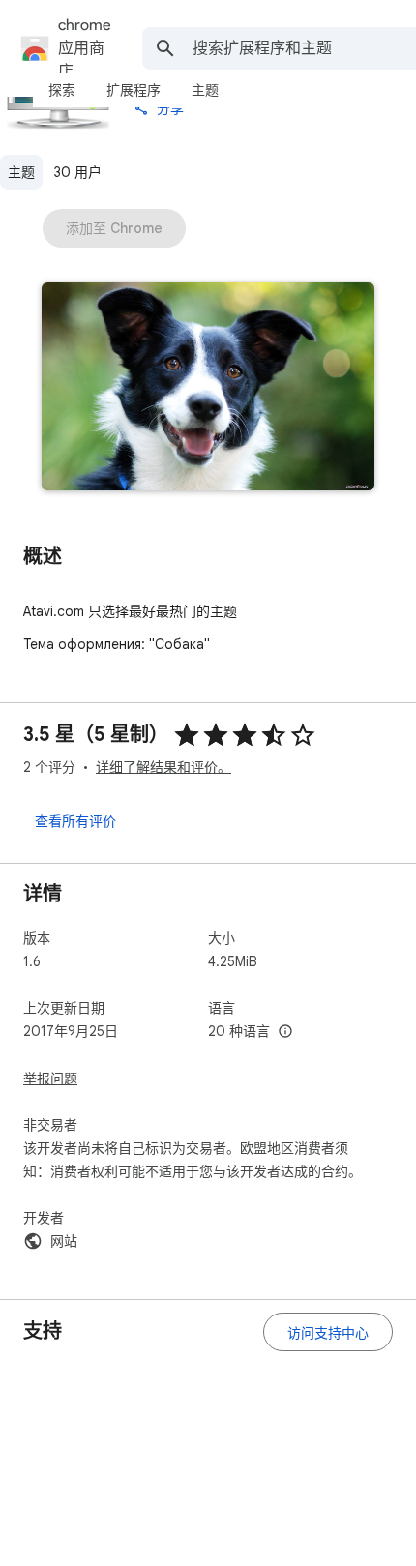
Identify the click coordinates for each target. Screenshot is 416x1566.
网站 (63, 1241)
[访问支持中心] (328, 1332)
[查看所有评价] (75, 820)
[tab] (62, 90)
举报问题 (50, 1078)
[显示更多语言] (285, 1032)
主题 (21, 172)
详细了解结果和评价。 (163, 767)
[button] (208, 388)
